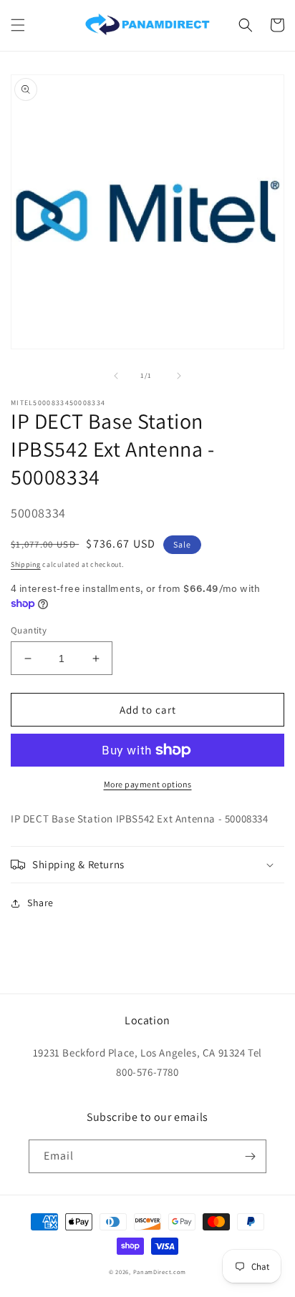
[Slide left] (116, 376)
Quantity (29, 630)
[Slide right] (179, 376)
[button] (18, 25)
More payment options (148, 784)
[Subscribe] (250, 1156)
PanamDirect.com (160, 1272)
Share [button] (40, 902)
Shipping (26, 564)
